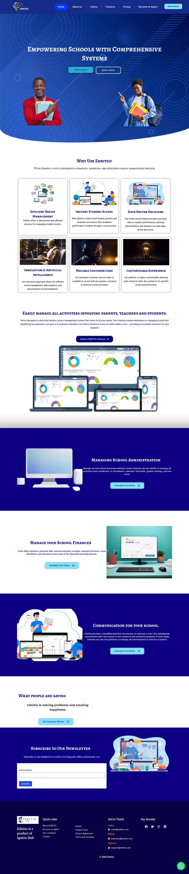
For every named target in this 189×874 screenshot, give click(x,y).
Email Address (25, 770)
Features (110, 7)
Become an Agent (148, 7)
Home (61, 7)
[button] (181, 866)
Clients (94, 7)
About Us (77, 7)
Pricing (126, 7)
